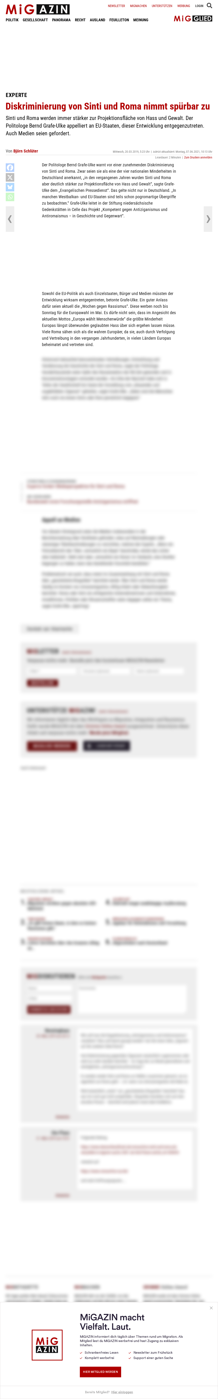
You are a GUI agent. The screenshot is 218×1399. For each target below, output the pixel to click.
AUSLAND (97, 20)
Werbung (183, 6)
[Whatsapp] (10, 197)
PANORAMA (61, 20)
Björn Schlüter (25, 151)
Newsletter (116, 6)
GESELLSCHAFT (35, 20)
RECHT (80, 20)
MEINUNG (140, 20)
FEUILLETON (119, 20)
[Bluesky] (10, 187)
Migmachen (138, 6)
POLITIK (12, 20)
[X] (10, 177)
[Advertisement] (109, 57)
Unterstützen (162, 6)
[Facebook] (10, 167)
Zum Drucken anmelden (198, 157)
